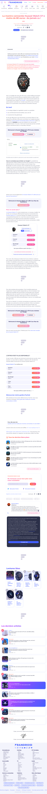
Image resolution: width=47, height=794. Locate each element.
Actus (25, 2)
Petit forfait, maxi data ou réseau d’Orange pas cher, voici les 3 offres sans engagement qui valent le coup (22, 641)
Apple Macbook (36, 752)
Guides (34, 2)
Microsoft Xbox (21, 754)
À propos (12, 790)
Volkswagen (5, 771)
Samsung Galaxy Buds (37, 767)
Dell (33, 753)
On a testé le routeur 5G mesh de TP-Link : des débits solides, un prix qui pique (21, 632)
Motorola (5, 754)
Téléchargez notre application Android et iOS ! (18, 431)
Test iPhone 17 (40, 782)
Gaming (19, 750)
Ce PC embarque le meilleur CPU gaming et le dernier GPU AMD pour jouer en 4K (10, 584)
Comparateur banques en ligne (28, 785)
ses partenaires (17, 535)
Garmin (4, 777)
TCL (18, 768)
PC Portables (35, 750)
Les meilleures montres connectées (22, 251)
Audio (33, 761)
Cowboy (34, 774)
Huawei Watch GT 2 (11, 215)
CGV (46, 790)
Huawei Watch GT (10, 364)
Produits (38, 498)
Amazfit (23, 100)
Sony (19, 767)
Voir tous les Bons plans (33, 468)
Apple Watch (5, 775)
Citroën (4, 764)
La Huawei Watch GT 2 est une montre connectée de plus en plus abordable (19, 603)
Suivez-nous (16, 30)
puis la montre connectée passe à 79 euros (23, 120)
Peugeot (5, 767)
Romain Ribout (15, 503)
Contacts (18, 790)
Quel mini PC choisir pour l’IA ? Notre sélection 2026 (19, 684)
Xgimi (19, 769)
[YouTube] (25, 748)
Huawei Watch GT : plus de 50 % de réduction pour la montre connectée (19, 584)
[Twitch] (27, 748)
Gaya (34, 776)
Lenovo (34, 754)
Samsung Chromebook (37, 759)
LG (18, 763)
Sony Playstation (21, 758)
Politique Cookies (26, 790)
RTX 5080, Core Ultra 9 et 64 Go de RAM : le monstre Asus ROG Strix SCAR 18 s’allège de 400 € (22, 676)
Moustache (35, 777)
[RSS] (22, 748)
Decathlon (35, 775)
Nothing (34, 766)
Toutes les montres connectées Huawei (22, 254)
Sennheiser (35, 768)
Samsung (20, 766)
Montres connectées (28, 498)
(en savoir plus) (32, 531)
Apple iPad (20, 774)
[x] (8, 513)
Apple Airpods (35, 762)
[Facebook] (20, 748)
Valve (19, 759)
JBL (33, 765)
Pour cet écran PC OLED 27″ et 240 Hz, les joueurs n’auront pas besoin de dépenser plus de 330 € (22, 711)
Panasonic (20, 764)
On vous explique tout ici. (33, 427)
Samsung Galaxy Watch (8, 779)
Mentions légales (4, 790)
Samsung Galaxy (6, 756)
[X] (15, 748)
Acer (34, 751)
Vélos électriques (36, 773)
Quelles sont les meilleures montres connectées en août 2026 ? (24, 423)
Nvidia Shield (20, 756)
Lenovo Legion (21, 753)
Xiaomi (4, 759)
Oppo (4, 755)
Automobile (5, 761)
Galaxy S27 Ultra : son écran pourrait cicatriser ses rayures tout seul (22, 667)
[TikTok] (29, 748)
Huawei (10, 498)
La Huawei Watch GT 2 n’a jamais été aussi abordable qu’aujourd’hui (36, 584)
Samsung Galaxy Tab (22, 778)
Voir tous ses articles (33, 513)
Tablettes (19, 773)
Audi (4, 762)
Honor (34, 755)
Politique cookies (14, 539)
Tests (29, 2)
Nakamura (35, 778)
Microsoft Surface (36, 758)
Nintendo (20, 755)
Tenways (34, 779)
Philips (19, 765)
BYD (4, 763)
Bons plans (40, 2)
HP (33, 756)
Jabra (34, 764)
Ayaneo (19, 752)
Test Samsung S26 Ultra (23, 787)
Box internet (40, 785)
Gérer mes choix (23, 544)
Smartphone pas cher (29, 782)
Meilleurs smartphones (9, 782)
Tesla (4, 769)
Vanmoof (34, 780)
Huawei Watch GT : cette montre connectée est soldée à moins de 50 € (27, 584)
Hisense (19, 762)
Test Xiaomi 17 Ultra (8, 785)
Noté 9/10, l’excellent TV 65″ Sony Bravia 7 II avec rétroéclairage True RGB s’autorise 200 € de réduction (22, 720)
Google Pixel (5, 752)
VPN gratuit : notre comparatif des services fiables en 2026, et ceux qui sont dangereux (21, 693)
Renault (4, 768)
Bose (34, 763)
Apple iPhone (6, 751)
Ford (4, 765)
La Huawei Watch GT (11, 212)
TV (17, 761)
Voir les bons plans (31, 61)
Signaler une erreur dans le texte (13, 494)
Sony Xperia (5, 758)
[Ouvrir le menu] (2, 2)
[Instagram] (18, 748)
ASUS (19, 751)
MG (4, 766)
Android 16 (17, 785)
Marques (17, 498)
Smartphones (6, 750)
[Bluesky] (31, 748)
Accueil (2, 11)
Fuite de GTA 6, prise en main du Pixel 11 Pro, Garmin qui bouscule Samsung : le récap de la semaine (20, 650)
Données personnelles (38, 790)
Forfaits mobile (19, 782)
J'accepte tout (24, 542)
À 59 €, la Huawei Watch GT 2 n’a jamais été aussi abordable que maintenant (10, 603)
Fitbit (4, 776)
